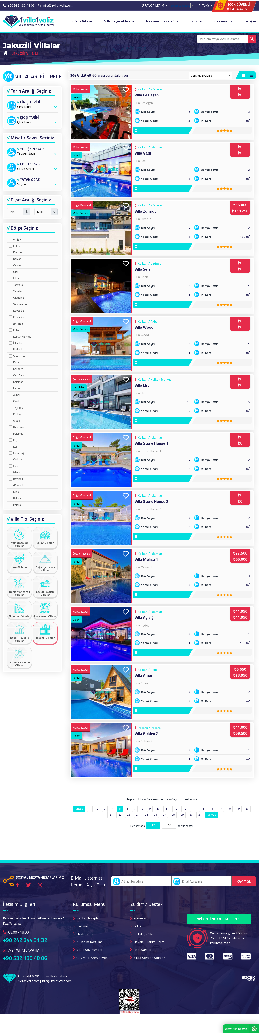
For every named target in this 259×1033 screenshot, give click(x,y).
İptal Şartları (143, 949)
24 (137, 815)
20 (247, 809)
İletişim (250, 21)
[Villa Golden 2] (101, 750)
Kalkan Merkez (22, 336)
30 (191, 815)
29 (182, 815)
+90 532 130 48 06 (25, 958)
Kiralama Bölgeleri (160, 21)
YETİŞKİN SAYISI (32, 149)
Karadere (18, 252)
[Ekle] (126, 89)
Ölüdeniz (18, 297)
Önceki (79, 809)
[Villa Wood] (101, 344)
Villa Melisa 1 (146, 559)
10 (158, 809)
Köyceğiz (18, 310)
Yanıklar (17, 291)
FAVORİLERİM (154, 5)
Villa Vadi (143, 153)
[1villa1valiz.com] (28, 21)
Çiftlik (16, 272)
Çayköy (17, 459)
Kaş (15, 440)
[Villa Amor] (101, 692)
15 (202, 809)
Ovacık (17, 265)
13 (184, 809)
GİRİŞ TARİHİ (30, 102)
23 (128, 815)
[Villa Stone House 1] (101, 460)
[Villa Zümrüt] (101, 228)
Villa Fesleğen (147, 95)
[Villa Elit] (101, 402)
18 (229, 809)
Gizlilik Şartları (144, 933)
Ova (15, 466)
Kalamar (18, 382)
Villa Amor (143, 675)
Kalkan (17, 330)
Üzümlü (17, 349)
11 (167, 809)
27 (164, 815)
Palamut (18, 433)
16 (211, 809)
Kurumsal (221, 21)
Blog (194, 21)
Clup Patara (20, 375)
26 (155, 815)
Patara (17, 498)
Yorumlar (140, 918)
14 (193, 809)
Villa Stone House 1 (151, 443)
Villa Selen (143, 269)
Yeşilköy (18, 407)
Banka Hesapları (88, 918)
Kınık (16, 492)
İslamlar (17, 343)
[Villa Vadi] (101, 170)
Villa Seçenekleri (117, 21)
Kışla (16, 362)
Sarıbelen (19, 356)
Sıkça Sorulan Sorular (149, 957)
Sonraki (211, 815)
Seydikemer (20, 304)
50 (169, 825)
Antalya (18, 323)
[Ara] (252, 39)
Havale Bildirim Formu (150, 941)
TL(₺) (205, 5)
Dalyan (17, 259)
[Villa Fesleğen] (101, 112)
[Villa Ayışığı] (101, 634)
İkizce (16, 472)
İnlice (16, 278)
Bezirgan (18, 427)
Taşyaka (18, 285)
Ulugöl (17, 420)
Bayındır (18, 479)
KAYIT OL (244, 881)
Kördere (18, 369)
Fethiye (17, 246)
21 (110, 815)
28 (173, 815)
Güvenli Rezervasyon (92, 957)
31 (199, 815)
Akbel (16, 395)
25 (146, 815)
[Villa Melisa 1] (101, 576)
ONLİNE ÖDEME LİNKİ (222, 919)
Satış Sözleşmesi (89, 949)
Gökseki (18, 485)
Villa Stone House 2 (151, 501)
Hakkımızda (84, 933)
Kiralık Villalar (82, 21)
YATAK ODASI (30, 179)
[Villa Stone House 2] (101, 518)
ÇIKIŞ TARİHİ (29, 117)
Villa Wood (144, 327)
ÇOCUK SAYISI (30, 164)
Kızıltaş (17, 414)
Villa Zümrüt (145, 211)
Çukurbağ (18, 453)
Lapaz (16, 388)
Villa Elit (142, 385)
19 (238, 809)
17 (220, 809)
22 (119, 815)
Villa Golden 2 (146, 733)
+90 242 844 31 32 (25, 940)
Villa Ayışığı (145, 617)
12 (175, 809)
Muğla (17, 239)
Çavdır (17, 401)
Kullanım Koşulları (89, 941)
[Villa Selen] (101, 286)
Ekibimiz (82, 926)
